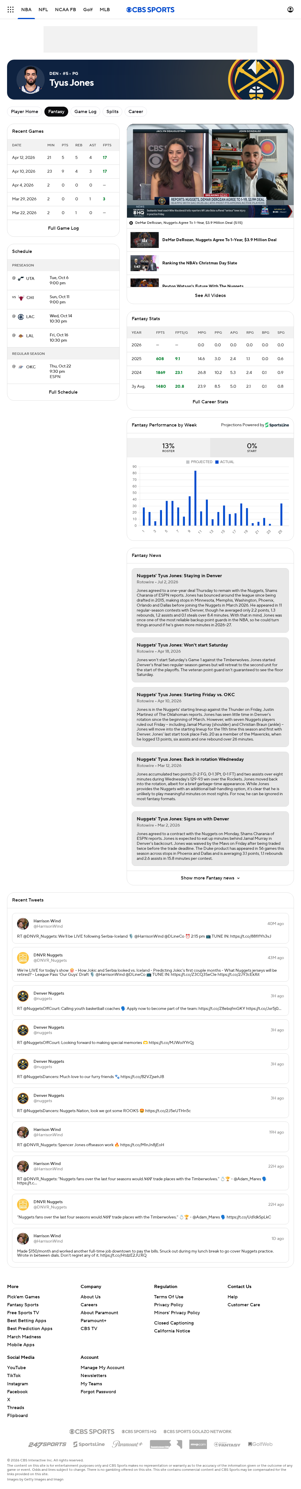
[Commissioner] (166, 1442)
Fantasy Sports (23, 1305)
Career (135, 112)
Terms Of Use (168, 1297)
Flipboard (17, 1416)
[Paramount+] (127, 1443)
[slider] (210, 200)
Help (233, 1297)
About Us (91, 1297)
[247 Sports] (47, 1443)
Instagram (17, 1384)
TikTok (14, 1376)
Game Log (85, 112)
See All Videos (210, 295)
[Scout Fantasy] (227, 1444)
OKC (31, 367)
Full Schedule (63, 392)
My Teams (91, 1384)
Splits (112, 112)
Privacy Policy (168, 1305)
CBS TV (89, 1329)
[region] (210, 171)
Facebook (17, 1392)
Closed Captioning (174, 1323)
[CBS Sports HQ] (139, 1431)
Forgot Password (98, 1392)
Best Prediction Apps (29, 1329)
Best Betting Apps (26, 1321)
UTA (30, 278)
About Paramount (99, 1313)
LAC (30, 317)
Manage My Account (102, 1368)
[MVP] (198, 1442)
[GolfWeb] (260, 1444)
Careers (89, 1305)
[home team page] (21, 279)
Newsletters (93, 1376)
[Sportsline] (89, 1443)
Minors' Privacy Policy (177, 1313)
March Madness (24, 1337)
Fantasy (56, 112)
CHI (30, 298)
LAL (30, 336)
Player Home (24, 112)
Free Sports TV (23, 1313)
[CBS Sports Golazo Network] (197, 1431)
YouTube (16, 1368)
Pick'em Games (23, 1297)
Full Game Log (63, 228)
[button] (11, 9)
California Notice (172, 1331)
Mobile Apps (20, 1345)
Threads (15, 1408)
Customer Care (244, 1305)
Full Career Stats (210, 402)
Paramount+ (93, 1321)
